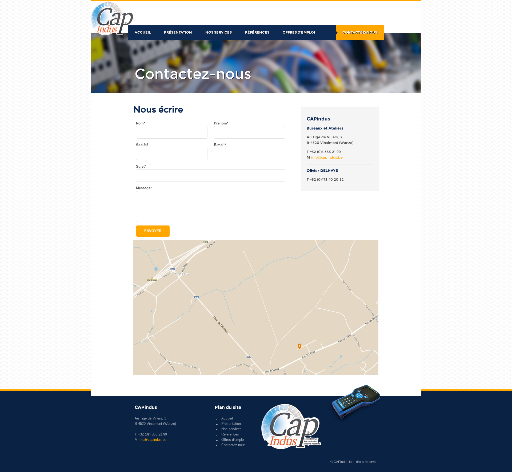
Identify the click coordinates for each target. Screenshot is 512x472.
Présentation (178, 32)
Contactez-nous (359, 32)
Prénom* (221, 123)
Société (142, 145)
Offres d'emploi (299, 32)
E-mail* (220, 145)
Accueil (143, 32)
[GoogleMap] (255, 374)
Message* (144, 188)
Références (257, 32)
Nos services (218, 32)
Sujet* (141, 166)
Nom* (140, 123)
